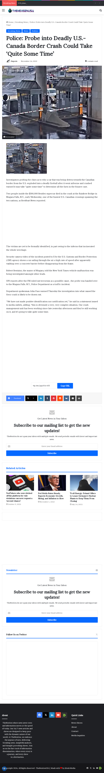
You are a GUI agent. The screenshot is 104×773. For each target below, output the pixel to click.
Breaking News (21, 22)
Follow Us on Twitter (16, 634)
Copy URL (65, 386)
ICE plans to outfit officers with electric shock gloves (40, 3)
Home (10, 22)
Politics (35, 31)
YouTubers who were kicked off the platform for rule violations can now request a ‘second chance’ (19, 497)
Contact (74, 731)
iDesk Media (70, 768)
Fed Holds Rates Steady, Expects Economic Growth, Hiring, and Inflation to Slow (51, 496)
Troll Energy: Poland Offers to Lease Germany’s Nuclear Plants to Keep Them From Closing (83, 497)
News (26, 31)
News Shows (76, 723)
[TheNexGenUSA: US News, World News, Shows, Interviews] (21, 10)
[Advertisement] (52, 225)
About (74, 727)
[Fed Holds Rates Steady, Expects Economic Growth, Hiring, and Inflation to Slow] (52, 483)
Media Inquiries (78, 735)
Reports (14, 61)
